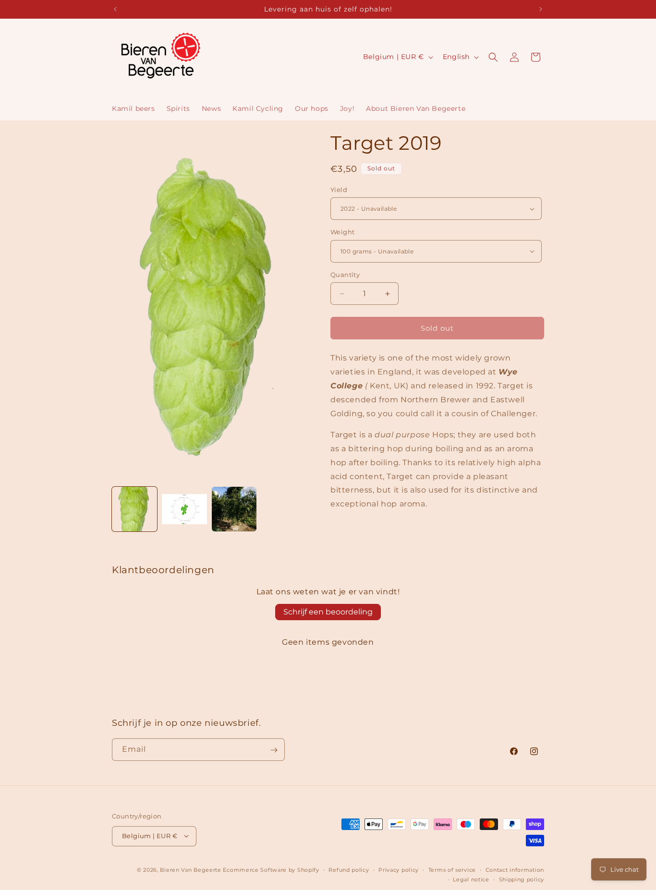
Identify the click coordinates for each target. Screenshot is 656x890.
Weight (342, 232)
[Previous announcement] (115, 9)
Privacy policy (398, 869)
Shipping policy (522, 879)
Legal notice (471, 879)
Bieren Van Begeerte (190, 869)
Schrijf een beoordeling (328, 611)
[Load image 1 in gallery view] (134, 509)
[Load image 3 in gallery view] (234, 509)
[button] (493, 57)
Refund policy (348, 869)
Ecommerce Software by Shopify (271, 869)
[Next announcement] (540, 9)
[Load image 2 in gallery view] (184, 509)
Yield (338, 189)
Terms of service (452, 869)
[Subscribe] (273, 750)
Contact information (515, 869)
